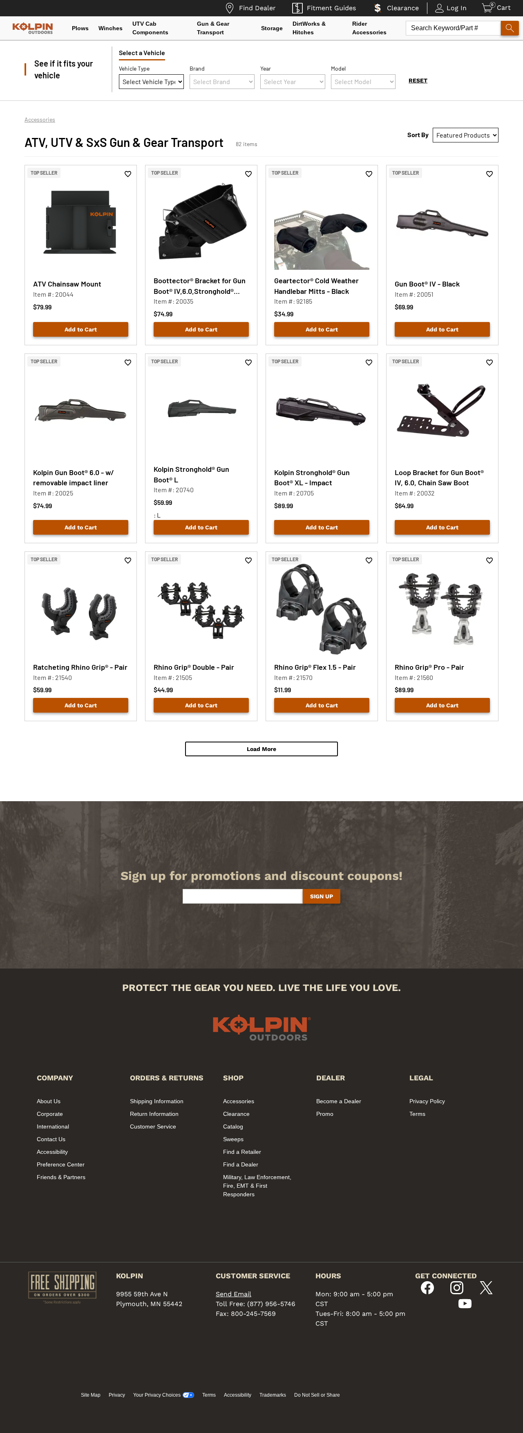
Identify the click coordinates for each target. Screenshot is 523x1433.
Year (265, 68)
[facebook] (427, 1292)
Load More (261, 749)
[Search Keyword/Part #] (510, 28)
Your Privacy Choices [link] (157, 1395)
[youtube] (465, 1307)
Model (338, 68)
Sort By (418, 134)
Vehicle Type (134, 68)
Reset (418, 80)
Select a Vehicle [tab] (142, 52)
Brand (197, 68)
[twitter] (486, 1292)
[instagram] (456, 1292)
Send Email (233, 1294)
